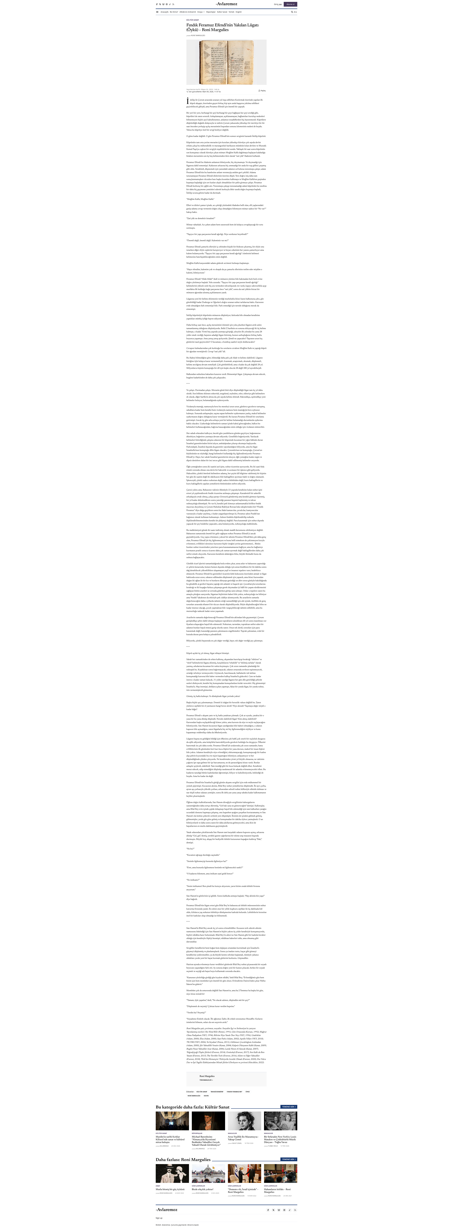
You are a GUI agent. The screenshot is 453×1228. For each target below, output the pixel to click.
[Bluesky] (163, 4)
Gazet (196, 1225)
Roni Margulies (198, 35)
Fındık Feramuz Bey (234, 1092)
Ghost (189, 1225)
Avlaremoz (164, 1146)
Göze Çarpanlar (198, 1186)
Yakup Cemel (237, 1143)
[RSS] (173, 4)
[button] (200, 12)
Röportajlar (197, 1133)
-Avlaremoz (165, 1225)
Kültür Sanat (192, 20)
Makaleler (232, 1133)
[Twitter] (160, 4)
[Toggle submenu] (204, 12)
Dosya (206, 1096)
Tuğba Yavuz (273, 1146)
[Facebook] (157, 4)
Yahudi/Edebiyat (217, 1092)
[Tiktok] (170, 4)
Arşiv (158, 1186)
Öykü (248, 1092)
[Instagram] (167, 4)
